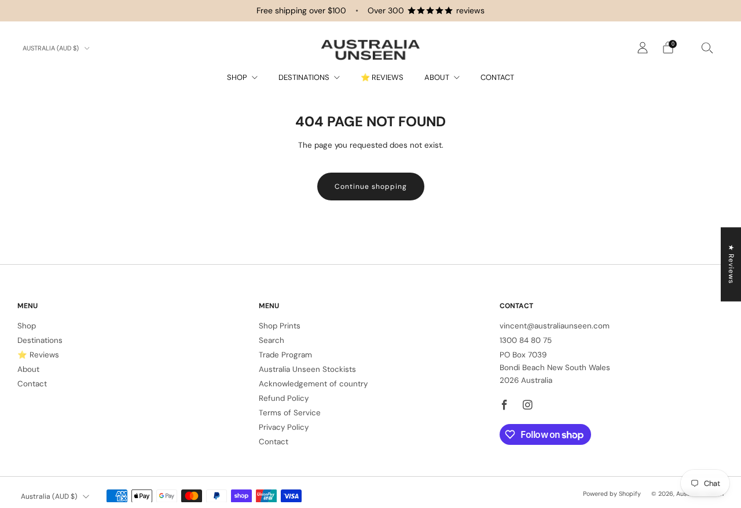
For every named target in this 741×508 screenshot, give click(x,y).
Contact (497, 77)
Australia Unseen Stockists (307, 369)
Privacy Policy (284, 427)
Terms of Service (290, 413)
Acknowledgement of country (313, 384)
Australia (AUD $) (51, 48)
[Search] (707, 47)
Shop (237, 77)
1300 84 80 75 (526, 340)
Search (271, 340)
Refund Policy (284, 398)
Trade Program (285, 355)
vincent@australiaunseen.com (555, 326)
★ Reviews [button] (731, 264)
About (436, 77)
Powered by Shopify (612, 493)
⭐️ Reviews (382, 77)
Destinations (303, 77)
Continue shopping (371, 186)
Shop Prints (279, 326)
